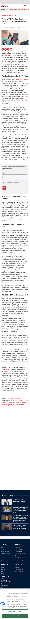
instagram (22, 404)
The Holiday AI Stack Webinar (13, 9)
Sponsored (3, 560)
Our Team (17, 567)
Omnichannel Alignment (20, 560)
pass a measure (7, 55)
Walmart (25, 402)
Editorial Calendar (19, 569)
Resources (3, 557)
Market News (18, 547)
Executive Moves (18, 551)
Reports (2, 571)
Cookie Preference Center (15, 611)
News (2, 547)
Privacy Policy (11, 607)
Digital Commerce (19, 557)
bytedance (5, 404)
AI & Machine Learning (20, 553)
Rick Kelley (11, 402)
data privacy (11, 404)
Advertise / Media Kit (19, 571)
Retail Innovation (18, 555)
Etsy (16, 400)
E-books (2, 573)
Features (2, 549)
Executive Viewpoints (9, 16)
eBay (17, 404)
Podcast (2, 555)
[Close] (28, 591)
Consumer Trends (19, 549)
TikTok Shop (19, 402)
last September (22, 100)
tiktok (9, 406)
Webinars (3, 567)
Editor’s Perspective (5, 551)
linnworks (4, 406)
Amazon (11, 400)
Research (3, 569)
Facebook (21, 400)
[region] (15, 603)
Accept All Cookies (15, 616)
